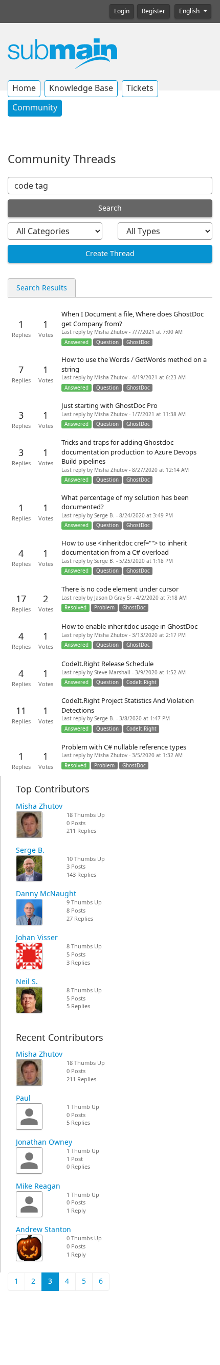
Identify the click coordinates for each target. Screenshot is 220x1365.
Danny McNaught (46, 894)
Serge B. (30, 850)
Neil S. (27, 981)
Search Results (41, 288)
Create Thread (110, 253)
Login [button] (121, 11)
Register (153, 11)
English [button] (190, 11)
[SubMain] (62, 53)
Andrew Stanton (43, 1229)
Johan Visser (37, 938)
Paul (23, 1098)
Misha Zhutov (39, 806)
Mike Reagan (38, 1186)
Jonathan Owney (44, 1142)
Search (110, 208)
